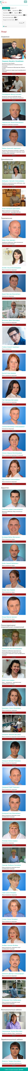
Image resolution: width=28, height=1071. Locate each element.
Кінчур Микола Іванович (9, 617)
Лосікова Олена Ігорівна (9, 841)
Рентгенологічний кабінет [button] (9, 17)
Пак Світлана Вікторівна (10, 400)
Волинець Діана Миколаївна (11, 320)
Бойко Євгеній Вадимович (10, 563)
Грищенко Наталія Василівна (11, 734)
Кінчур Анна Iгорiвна (8, 590)
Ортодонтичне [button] (16, 10)
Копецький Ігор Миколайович (11, 813)
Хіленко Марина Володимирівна (12, 453)
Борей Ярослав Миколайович (11, 294)
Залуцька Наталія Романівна (11, 761)
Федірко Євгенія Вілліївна (10, 945)
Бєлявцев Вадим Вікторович (11, 537)
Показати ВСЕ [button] (6, 8)
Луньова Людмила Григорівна (11, 865)
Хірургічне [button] (17, 12)
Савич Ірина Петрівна (9, 893)
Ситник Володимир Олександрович (13, 426)
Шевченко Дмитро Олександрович (13, 974)
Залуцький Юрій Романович (11, 787)
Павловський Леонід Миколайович (13, 122)
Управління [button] (6, 10)
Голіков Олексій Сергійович (10, 347)
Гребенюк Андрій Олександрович (12, 509)
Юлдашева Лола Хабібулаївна (11, 1000)
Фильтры (21, 23)
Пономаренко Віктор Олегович (11, 94)
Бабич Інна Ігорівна (8, 680)
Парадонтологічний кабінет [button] (9, 19)
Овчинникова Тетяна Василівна (12, 1031)
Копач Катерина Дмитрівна (11, 209)
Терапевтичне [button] (7, 12)
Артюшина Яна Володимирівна (12, 648)
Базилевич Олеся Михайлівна (11, 708)
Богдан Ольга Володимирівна (11, 268)
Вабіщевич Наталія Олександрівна (13, 181)
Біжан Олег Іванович (8, 240)
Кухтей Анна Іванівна (9, 373)
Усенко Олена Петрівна (9, 919)
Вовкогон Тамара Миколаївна (11, 1061)
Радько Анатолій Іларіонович (11, 148)
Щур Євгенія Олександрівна (11, 479)
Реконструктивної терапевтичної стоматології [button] (14, 15)
